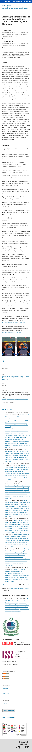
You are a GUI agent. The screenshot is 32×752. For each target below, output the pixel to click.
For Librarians (5, 693)
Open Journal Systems (8, 717)
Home (3, 5)
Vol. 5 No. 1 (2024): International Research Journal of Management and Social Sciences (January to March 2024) (16, 7)
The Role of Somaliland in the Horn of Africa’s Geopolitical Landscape (17, 601)
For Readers (5, 688)
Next (27, 585)
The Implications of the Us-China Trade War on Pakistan (16, 451)
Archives (9, 5)
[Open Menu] (1, 1)
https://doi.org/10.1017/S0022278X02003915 (14, 322)
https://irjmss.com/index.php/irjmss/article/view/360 (15, 399)
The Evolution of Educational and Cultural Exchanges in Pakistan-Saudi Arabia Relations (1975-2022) (17, 522)
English (4, 703)
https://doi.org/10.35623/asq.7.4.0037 (12, 332)
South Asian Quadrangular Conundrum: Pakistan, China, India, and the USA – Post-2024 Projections (17, 467)
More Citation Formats (8, 402)
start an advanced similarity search (19, 588)
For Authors (5, 691)
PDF (5, 361)
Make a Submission (9, 710)
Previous (5, 585)
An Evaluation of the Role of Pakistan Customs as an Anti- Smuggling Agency (17, 536)
